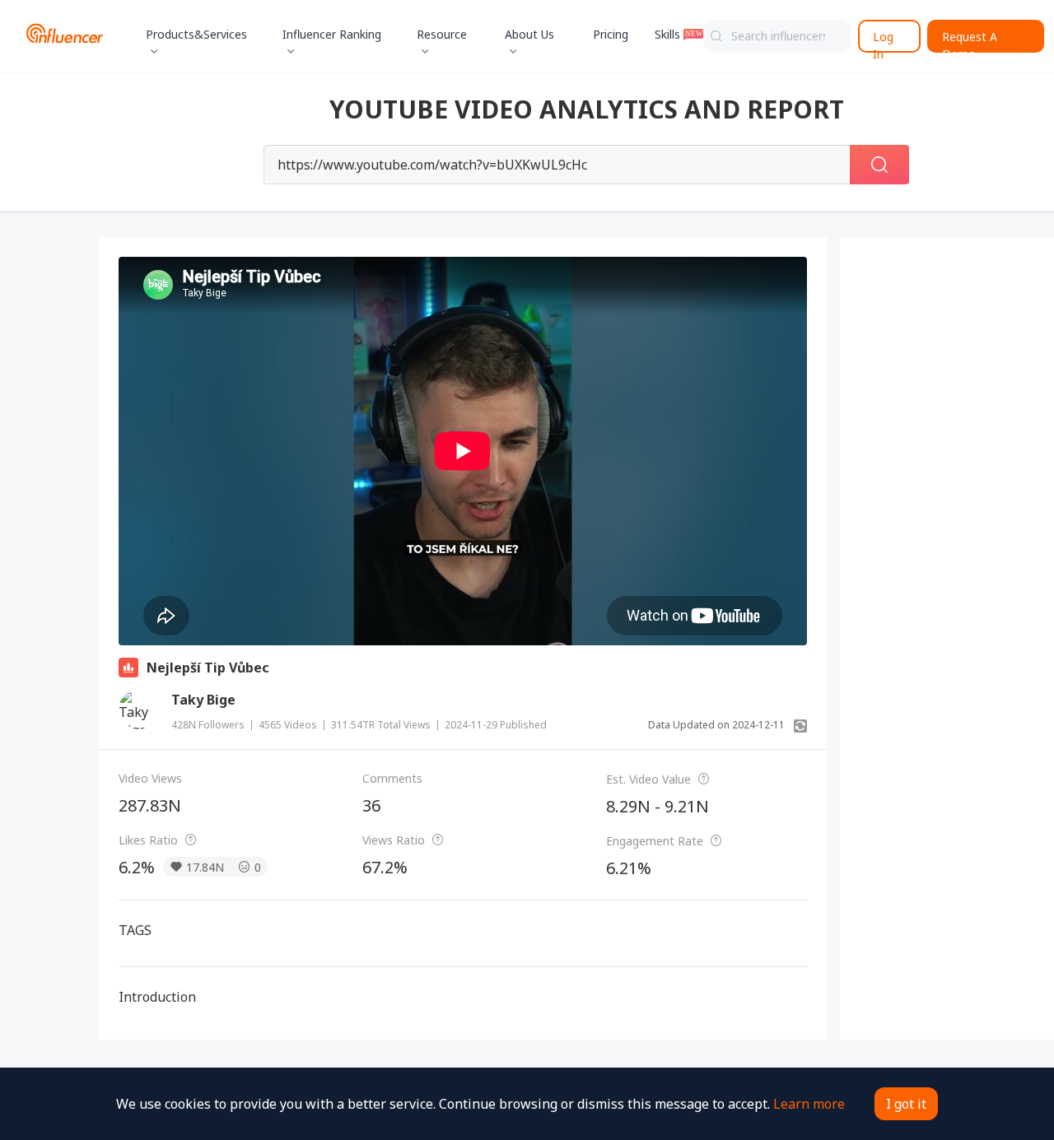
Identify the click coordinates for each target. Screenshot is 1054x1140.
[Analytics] (128, 667)
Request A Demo (969, 41)
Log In (883, 41)
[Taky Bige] (138, 709)
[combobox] (777, 36)
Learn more (809, 1104)
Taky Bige (203, 700)
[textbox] (777, 36)
